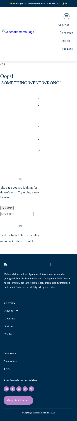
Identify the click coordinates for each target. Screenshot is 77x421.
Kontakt (30, 241)
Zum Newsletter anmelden (20, 380)
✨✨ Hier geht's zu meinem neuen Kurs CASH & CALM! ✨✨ (38, 3)
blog (36, 235)
